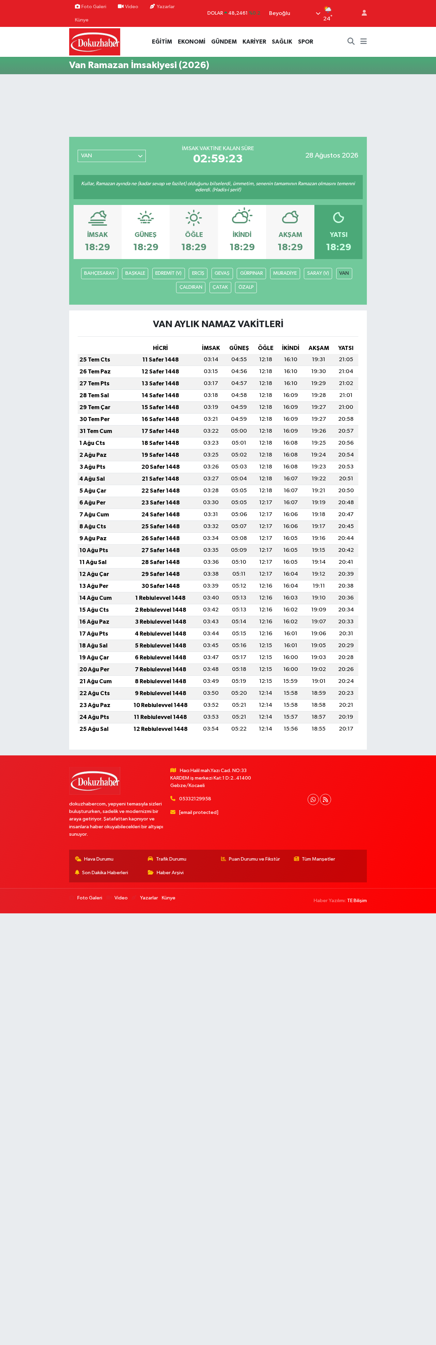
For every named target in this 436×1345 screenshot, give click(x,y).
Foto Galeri (93, 6)
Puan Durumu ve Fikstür (254, 859)
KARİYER (254, 42)
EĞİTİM (162, 42)
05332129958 (195, 798)
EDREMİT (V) (168, 273)
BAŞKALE (135, 273)
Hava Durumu (98, 859)
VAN (344, 273)
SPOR (305, 42)
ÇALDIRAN (191, 287)
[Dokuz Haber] (94, 41)
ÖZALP (246, 287)
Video (131, 6)
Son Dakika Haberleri (105, 872)
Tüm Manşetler (318, 859)
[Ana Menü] (363, 41)
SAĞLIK (282, 42)
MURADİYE (285, 273)
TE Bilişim (357, 900)
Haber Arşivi (170, 872)
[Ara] (351, 41)
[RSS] (325, 799)
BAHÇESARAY (99, 273)
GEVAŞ (222, 273)
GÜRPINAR (251, 273)
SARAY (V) (318, 273)
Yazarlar (166, 6)
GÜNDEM (224, 42)
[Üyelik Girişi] (361, 13)
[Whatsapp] (313, 799)
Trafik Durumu (171, 859)
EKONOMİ (191, 42)
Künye (82, 19)
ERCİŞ (198, 273)
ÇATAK (220, 287)
